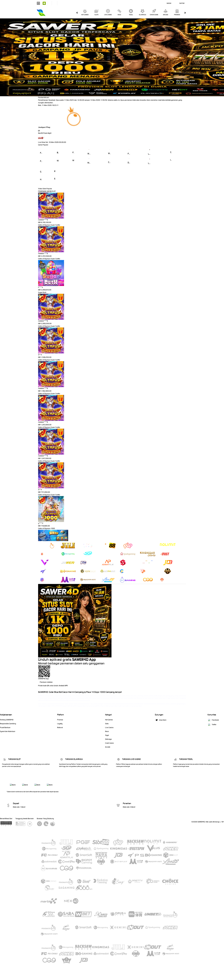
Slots (96, 15)
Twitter (214, 724)
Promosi (177, 15)
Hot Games (85, 15)
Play (48, 127)
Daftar (181, 3)
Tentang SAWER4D (6, 720)
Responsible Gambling (8, 723)
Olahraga (142, 15)
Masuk (169, 3)
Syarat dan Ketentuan (7, 731)
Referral (60, 727)
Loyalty (59, 723)
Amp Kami (162, 720)
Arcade (165, 15)
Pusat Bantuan (5, 727)
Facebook (215, 720)
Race (119, 15)
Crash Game (154, 15)
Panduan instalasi (46, 682)
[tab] (48, 545)
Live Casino (108, 15)
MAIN (41, 149)
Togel (131, 15)
